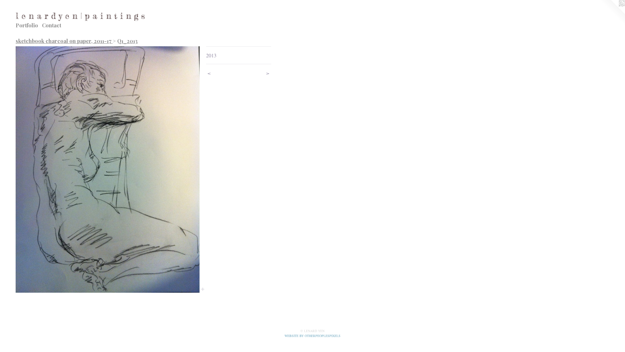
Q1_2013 (127, 40)
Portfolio (27, 25)
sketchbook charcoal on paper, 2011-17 (64, 40)
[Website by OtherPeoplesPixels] (612, 13)
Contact (51, 25)
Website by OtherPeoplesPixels (312, 335)
